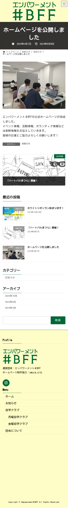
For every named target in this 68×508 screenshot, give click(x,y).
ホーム (9, 396)
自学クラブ (12, 410)
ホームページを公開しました (43, 247)
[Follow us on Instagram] (6, 382)
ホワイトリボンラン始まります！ (45, 208)
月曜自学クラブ (18, 417)
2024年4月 (10, 308)
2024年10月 (11, 296)
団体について (13, 430)
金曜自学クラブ (18, 423)
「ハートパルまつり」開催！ (43, 227)
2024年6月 (10, 302)
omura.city (35, 372)
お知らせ (26, 144)
